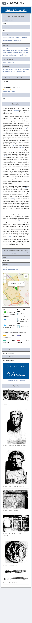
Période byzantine (7, 40)
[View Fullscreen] (5, 281)
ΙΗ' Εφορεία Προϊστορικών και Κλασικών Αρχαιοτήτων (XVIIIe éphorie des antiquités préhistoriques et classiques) (16, 71)
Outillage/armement (24, 54)
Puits (27, 52)
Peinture (5, 55)
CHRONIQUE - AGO (15, 3)
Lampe (10, 54)
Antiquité (5, 37)
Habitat (4, 48)
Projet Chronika (17, 366)
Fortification (6, 50)
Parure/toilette (12, 55)
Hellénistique (18, 37)
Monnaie (15, 54)
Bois (18, 55)
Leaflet (19, 305)
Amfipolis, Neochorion (8, 83)
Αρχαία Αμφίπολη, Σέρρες (9, 91)
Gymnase (9, 52)
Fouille (4, 62)
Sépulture (17, 50)
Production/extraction (19, 48)
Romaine (24, 37)
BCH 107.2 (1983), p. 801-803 (10, 269)
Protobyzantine (17, 40)
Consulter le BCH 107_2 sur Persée (16, 380)
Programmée (10, 62)
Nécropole (10, 48)
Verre (25, 55)
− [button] (5, 278)
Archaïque (11, 37)
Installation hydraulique (19, 52)
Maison (12, 50)
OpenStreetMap (25, 305)
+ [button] (5, 275)
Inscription (5, 54)
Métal (21, 55)
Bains (27, 48)
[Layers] (26, 276)
